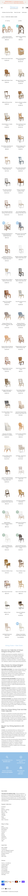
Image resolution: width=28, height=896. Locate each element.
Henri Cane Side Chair (21, 591)
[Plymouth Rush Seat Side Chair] (21, 117)
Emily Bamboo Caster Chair (7, 124)
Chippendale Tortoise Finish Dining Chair (21, 347)
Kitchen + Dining (5, 809)
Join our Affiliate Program (7, 850)
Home (2, 16)
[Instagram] (8, 889)
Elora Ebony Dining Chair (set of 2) (7, 190)
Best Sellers (4, 829)
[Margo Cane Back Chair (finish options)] (21, 627)
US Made (3, 836)
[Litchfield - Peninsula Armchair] (21, 449)
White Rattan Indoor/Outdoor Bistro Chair (7, 524)
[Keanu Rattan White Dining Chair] (7, 449)
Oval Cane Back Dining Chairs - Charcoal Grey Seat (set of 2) (7, 479)
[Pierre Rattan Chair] (21, 564)
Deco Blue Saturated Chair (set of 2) (21, 168)
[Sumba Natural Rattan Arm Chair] (21, 427)
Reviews (3, 854)
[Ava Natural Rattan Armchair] (21, 493)
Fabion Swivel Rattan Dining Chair (21, 59)
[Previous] (2, 2)
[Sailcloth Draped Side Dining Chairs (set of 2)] (21, 405)
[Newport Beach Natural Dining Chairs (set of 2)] (7, 339)
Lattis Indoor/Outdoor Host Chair (21, 523)
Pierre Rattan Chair (20, 571)
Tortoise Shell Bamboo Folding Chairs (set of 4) (7, 501)
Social (2, 839)
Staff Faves (4, 838)
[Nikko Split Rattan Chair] (7, 73)
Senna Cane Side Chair (7, 58)
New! (2, 826)
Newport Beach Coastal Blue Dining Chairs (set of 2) (21, 324)
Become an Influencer (6, 852)
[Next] (25, 2)
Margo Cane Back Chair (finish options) (21, 635)
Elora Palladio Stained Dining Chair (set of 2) (7, 212)
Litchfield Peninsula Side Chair (7, 635)
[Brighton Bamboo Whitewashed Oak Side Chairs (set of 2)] (7, 249)
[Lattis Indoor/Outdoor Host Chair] (21, 515)
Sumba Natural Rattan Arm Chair (21, 434)
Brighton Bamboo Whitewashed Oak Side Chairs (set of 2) (7, 258)
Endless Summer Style (7, 12)
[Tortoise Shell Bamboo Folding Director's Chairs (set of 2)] (7, 226)
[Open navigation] (2, 8)
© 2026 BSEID (4, 891)
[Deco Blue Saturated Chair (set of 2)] (21, 161)
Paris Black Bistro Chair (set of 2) (7, 412)
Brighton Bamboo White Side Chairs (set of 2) (21, 257)
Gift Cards (3, 856)
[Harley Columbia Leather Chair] (21, 182)
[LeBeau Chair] (7, 605)
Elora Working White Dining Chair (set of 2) (21, 212)
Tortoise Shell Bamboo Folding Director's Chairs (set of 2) (7, 235)
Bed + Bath (4, 811)
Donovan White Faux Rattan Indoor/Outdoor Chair (7, 547)
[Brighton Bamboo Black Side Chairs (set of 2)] (21, 272)
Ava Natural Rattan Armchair (20, 501)
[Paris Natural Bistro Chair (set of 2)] (21, 383)
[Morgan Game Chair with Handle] (21, 73)
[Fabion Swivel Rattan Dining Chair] (21, 51)
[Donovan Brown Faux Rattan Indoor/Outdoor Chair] (21, 538)
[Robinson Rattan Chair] (7, 564)
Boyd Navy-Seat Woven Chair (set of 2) (7, 146)
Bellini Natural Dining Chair (21, 37)
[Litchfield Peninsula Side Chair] (7, 627)
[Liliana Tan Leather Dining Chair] (7, 294)
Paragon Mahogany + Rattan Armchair (7, 391)
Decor (2, 808)
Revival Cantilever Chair (21, 613)
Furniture (3, 806)
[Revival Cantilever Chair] (21, 605)
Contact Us (4, 849)
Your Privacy (4, 868)
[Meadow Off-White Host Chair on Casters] (7, 427)
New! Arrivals (17, 12)
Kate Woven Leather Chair (21, 369)
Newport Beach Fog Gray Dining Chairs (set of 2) (7, 324)
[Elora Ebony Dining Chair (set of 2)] (7, 182)
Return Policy (4, 867)
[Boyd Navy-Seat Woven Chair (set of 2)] (7, 139)
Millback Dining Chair (7, 102)
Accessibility (4, 870)
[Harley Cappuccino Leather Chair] (21, 139)
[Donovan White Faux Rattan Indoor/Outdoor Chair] (7, 538)
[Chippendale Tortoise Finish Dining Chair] (21, 339)
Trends (3, 832)
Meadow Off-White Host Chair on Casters (7, 434)
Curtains (3, 815)
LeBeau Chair (7, 612)
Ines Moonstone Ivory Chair (21, 302)
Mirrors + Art (4, 812)
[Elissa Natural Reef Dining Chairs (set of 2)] (7, 29)
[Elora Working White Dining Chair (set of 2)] (21, 204)
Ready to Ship (4, 828)
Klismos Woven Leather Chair (20, 103)
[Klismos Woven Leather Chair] (21, 95)
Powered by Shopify (13, 891)
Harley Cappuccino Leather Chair (21, 146)
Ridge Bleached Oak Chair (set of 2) (7, 168)
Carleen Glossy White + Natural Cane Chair (7, 280)
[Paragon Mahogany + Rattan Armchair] (7, 383)
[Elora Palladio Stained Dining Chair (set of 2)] (7, 204)
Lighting (3, 814)
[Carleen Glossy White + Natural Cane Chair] (7, 272)
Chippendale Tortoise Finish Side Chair (7, 369)
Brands (3, 835)
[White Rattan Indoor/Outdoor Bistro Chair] (7, 515)
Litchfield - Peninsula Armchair (21, 456)
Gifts (2, 840)
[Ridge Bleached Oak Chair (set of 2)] (7, 161)
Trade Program (5, 864)
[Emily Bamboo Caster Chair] (7, 117)
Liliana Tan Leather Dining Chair (7, 302)
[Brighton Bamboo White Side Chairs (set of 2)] (21, 249)
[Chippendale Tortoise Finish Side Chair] (7, 361)
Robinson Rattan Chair (7, 571)
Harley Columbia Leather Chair (21, 190)
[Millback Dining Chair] (7, 95)
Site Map (3, 874)
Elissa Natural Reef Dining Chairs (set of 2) (7, 37)
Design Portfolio (5, 853)
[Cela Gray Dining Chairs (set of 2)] (21, 470)
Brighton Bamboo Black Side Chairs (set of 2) (21, 280)
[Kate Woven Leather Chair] (21, 361)
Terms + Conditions (6, 863)
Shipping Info (4, 866)
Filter (20, 20)
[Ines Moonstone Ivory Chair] (21, 294)
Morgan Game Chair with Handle (21, 81)
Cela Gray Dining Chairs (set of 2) (21, 478)
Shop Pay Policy (5, 873)
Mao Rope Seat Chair (7, 591)
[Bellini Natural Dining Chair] (21, 29)
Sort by (8, 20)
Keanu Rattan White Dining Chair (7, 456)
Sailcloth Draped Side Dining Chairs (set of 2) (20, 412)
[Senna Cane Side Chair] (7, 51)
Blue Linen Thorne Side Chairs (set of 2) (20, 234)
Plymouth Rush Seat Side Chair (21, 124)
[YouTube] (6, 889)
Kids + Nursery (4, 819)
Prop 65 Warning (5, 871)
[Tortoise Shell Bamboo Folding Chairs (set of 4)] (7, 493)
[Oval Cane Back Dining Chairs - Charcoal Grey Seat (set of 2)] (7, 470)
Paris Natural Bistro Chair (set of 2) (20, 391)
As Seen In (3, 830)
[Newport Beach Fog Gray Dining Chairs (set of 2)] (7, 316)
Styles (2, 833)
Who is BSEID (4, 847)
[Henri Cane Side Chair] (21, 584)
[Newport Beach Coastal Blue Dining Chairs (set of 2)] (21, 316)
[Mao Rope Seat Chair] (7, 584)
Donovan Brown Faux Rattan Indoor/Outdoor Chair (20, 547)
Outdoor (3, 818)
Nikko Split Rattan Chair (7, 80)
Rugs (2, 816)
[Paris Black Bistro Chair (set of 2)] (7, 405)
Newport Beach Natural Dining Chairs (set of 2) (7, 347)
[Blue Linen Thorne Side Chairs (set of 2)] (21, 226)
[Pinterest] (3, 889)
